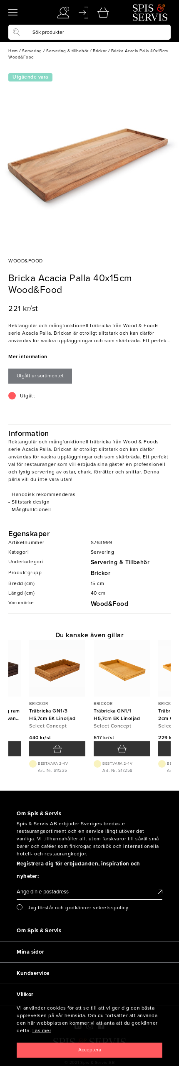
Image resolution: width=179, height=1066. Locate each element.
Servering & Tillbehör (120, 562)
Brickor (101, 573)
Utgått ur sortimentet (40, 376)
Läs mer (42, 1030)
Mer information (27, 356)
